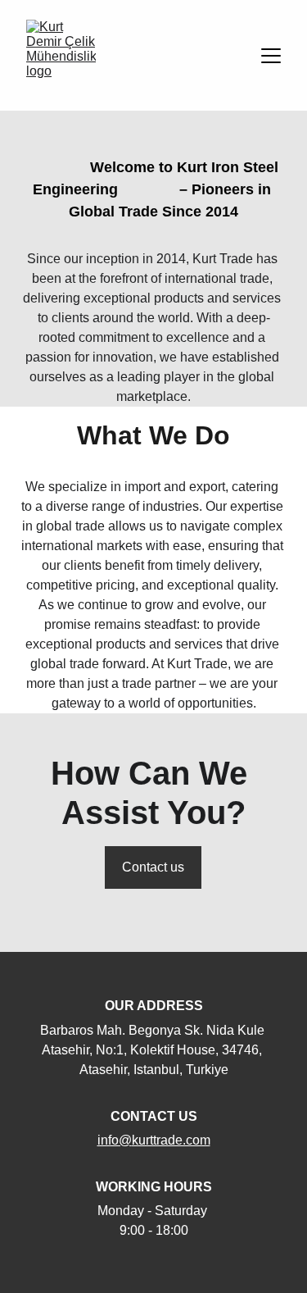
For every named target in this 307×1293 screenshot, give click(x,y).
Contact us (153, 867)
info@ (114, 1140)
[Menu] (271, 55)
